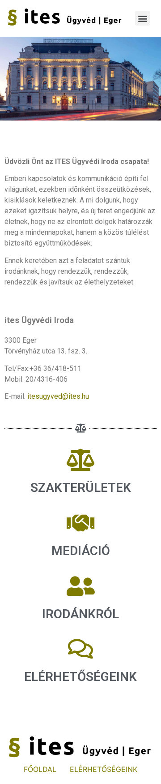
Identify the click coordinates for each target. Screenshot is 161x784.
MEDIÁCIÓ (80, 550)
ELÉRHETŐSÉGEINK (103, 769)
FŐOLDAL (40, 769)
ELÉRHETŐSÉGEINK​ (80, 676)
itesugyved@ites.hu (58, 396)
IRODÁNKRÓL (80, 614)
